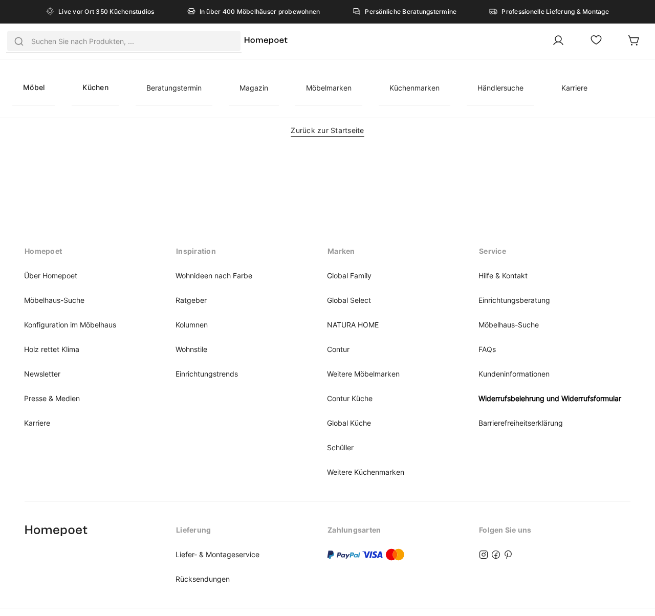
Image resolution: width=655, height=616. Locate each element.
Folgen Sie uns (505, 529)
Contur (338, 349)
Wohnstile (191, 349)
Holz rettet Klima (51, 349)
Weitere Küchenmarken (365, 472)
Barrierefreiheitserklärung (520, 423)
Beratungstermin (174, 87)
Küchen (95, 87)
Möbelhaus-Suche (54, 300)
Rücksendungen (203, 579)
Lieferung (193, 529)
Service (492, 251)
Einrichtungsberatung (514, 300)
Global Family (349, 275)
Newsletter (42, 373)
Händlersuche (500, 87)
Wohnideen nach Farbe (214, 275)
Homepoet (43, 251)
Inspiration (196, 251)
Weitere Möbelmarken (363, 373)
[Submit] (19, 41)
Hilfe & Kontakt (503, 275)
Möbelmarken (329, 87)
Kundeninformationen (514, 373)
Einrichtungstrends (207, 373)
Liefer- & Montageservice (217, 554)
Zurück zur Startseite (327, 130)
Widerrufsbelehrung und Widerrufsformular (549, 398)
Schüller (340, 447)
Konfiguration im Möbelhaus (70, 324)
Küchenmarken (414, 87)
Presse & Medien (52, 398)
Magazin (253, 87)
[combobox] (124, 41)
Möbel (34, 87)
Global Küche (349, 423)
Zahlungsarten (354, 529)
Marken (341, 251)
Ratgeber (191, 300)
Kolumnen (192, 324)
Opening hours (52, 529)
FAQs (487, 349)
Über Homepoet (50, 275)
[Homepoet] (266, 41)
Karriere (574, 87)
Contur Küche (350, 398)
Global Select (349, 300)
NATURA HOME (353, 324)
